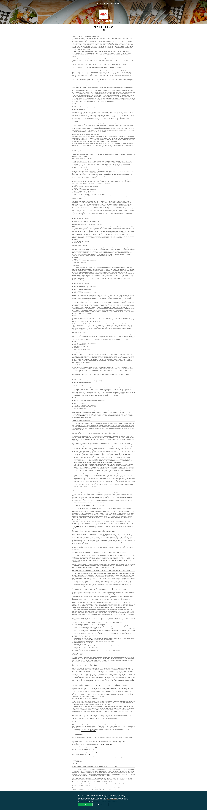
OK (85, 804)
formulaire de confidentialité (88, 731)
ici (91, 639)
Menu (91, 3)
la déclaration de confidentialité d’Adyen (90, 415)
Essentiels (101, 804)
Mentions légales (113, 3)
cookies (100, 324)
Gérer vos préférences (112, 799)
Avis (96, 3)
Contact (102, 3)
